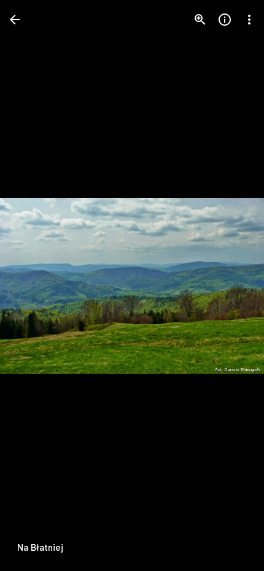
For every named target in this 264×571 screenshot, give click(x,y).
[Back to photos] (14, 19)
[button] (34, 285)
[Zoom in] (200, 19)
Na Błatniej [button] (40, 547)
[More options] (249, 19)
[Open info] (224, 19)
